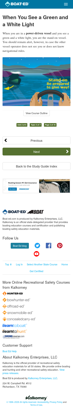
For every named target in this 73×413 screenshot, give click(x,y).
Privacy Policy (56, 401)
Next (36, 151)
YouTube (36, 254)
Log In (19, 264)
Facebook (48, 245)
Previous (36, 140)
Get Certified (36, 271)
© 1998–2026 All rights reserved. (21, 401)
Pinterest (59, 245)
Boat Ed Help (10, 351)
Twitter (37, 245)
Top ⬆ (8, 264)
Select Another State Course (42, 264)
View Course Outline (37, 113)
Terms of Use (36, 404)
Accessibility (43, 401)
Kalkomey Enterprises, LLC (42, 378)
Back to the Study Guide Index (36, 166)
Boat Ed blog (20, 245)
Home (64, 264)
